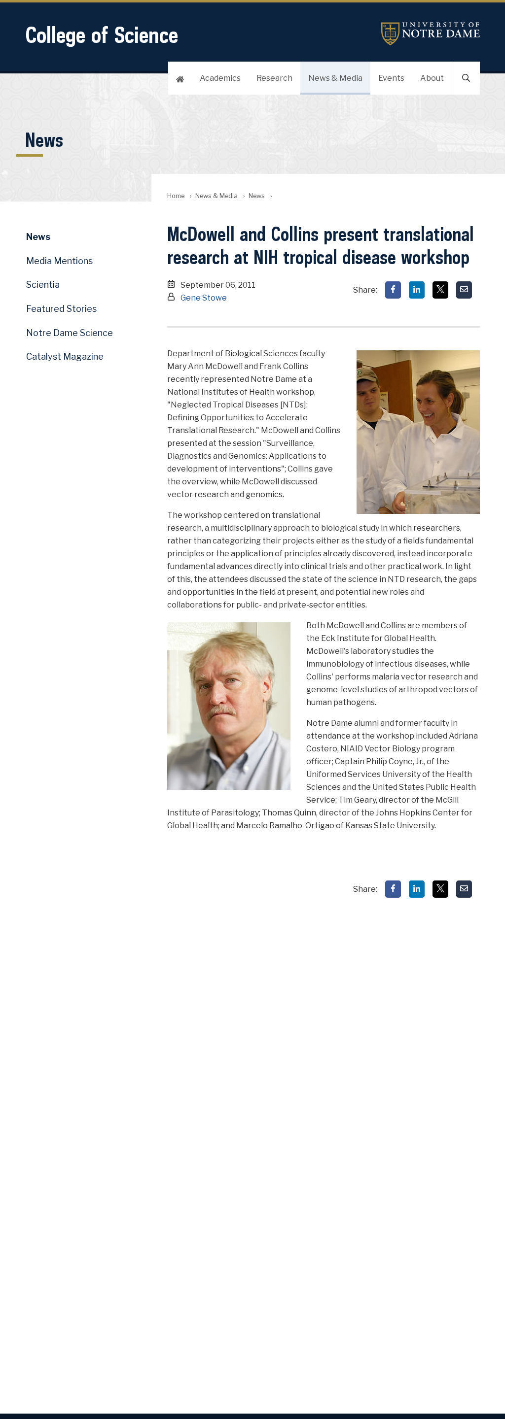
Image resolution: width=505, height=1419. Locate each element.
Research (274, 78)
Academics (220, 78)
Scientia (43, 284)
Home (175, 196)
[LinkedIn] (417, 290)
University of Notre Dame (430, 33)
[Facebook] (393, 290)
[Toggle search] (466, 78)
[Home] (180, 78)
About (432, 78)
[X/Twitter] (440, 290)
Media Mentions (59, 261)
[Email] (464, 290)
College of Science (101, 34)
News (257, 196)
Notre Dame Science (69, 333)
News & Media (335, 78)
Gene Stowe (203, 298)
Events (391, 78)
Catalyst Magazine (65, 356)
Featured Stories (61, 309)
